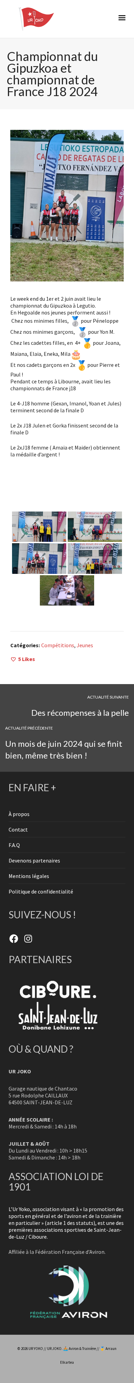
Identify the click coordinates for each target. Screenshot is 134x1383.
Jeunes (85, 645)
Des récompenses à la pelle (80, 713)
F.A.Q (14, 845)
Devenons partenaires (34, 860)
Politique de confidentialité (41, 891)
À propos (19, 814)
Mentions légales (29, 876)
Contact (18, 829)
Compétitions (57, 645)
